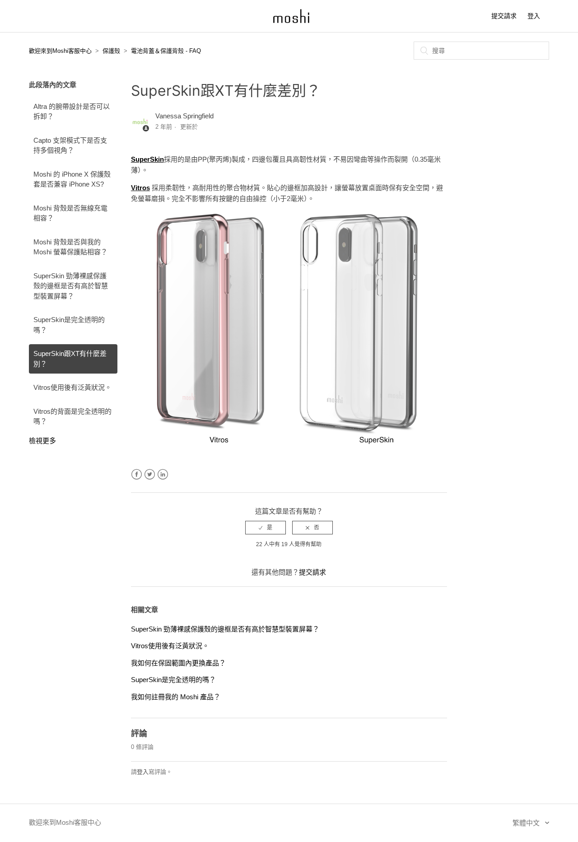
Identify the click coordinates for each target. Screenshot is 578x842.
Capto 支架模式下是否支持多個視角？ (70, 145)
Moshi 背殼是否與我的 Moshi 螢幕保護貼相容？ (70, 247)
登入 (143, 771)
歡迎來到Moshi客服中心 (60, 50)
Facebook (136, 474)
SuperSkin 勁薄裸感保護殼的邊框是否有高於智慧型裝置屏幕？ (70, 286)
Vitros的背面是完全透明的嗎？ (72, 416)
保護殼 (111, 50)
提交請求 (504, 15)
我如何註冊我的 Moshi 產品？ (175, 697)
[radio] (265, 527)
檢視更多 (42, 440)
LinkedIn (162, 474)
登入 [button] (533, 15)
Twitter (149, 474)
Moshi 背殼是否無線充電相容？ (70, 213)
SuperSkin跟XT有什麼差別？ (70, 359)
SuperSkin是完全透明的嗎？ (69, 325)
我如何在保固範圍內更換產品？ (178, 663)
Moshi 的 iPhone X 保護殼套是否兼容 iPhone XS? (72, 179)
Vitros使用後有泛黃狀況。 (72, 387)
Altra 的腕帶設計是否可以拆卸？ (71, 112)
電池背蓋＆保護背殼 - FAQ (166, 50)
